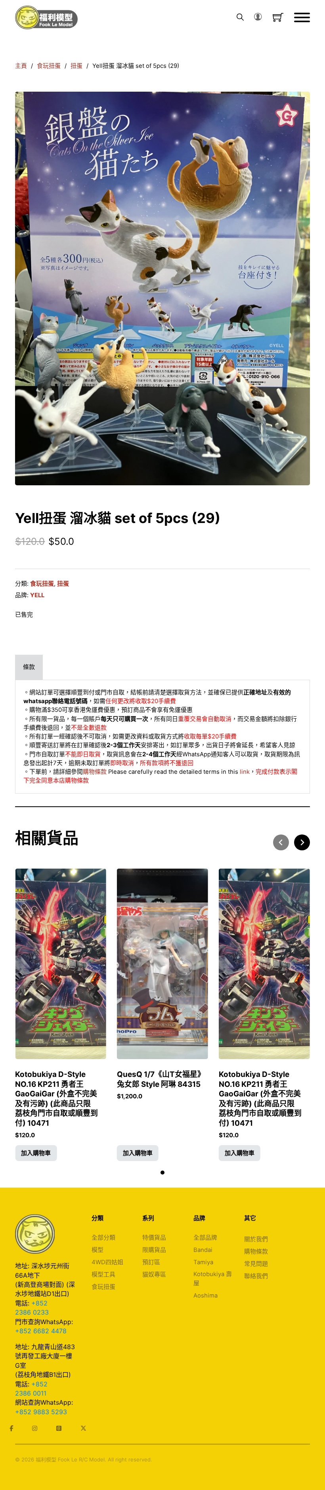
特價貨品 (154, 1237)
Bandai (202, 1250)
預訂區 (151, 1262)
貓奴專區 (154, 1274)
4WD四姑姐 (107, 1262)
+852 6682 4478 (41, 1331)
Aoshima (205, 1295)
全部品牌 (205, 1237)
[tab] (29, 667)
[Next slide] (302, 842)
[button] (36, 1153)
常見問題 (256, 1263)
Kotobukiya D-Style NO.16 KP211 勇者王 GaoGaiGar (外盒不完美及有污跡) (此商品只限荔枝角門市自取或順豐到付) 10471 (56, 1099)
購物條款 (95, 771)
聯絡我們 (256, 1276)
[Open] (302, 17)
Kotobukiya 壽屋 (212, 1278)
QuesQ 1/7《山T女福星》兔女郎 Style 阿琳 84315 (161, 1079)
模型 (97, 1250)
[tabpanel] (162, 736)
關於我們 (256, 1239)
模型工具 (103, 1274)
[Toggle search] (240, 17)
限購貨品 (154, 1250)
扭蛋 (76, 65)
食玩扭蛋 (49, 65)
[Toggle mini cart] (278, 17)
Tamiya (203, 1262)
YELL (37, 595)
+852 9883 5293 (41, 1412)
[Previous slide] (281, 842)
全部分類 (103, 1237)
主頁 (21, 65)
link (245, 771)
